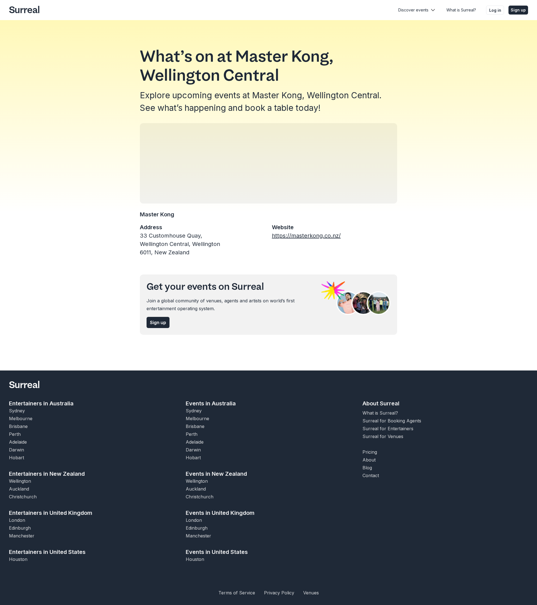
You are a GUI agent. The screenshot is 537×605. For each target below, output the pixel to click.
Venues (311, 593)
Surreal (24, 10)
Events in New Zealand (216, 473)
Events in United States (217, 552)
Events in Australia (211, 403)
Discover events (413, 10)
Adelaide (18, 442)
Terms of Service (236, 593)
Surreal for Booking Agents (391, 421)
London (17, 520)
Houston (18, 559)
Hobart (16, 457)
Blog (367, 467)
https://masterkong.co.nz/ (306, 235)
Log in (495, 10)
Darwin (16, 450)
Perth (15, 434)
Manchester (21, 536)
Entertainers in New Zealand (47, 473)
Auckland (19, 489)
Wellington (20, 481)
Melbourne (20, 418)
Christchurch (23, 496)
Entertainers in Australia (41, 403)
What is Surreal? (461, 10)
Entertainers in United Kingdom (50, 513)
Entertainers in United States (47, 552)
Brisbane (18, 426)
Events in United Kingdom (220, 513)
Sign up (518, 10)
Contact (370, 475)
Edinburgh (20, 528)
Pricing (369, 452)
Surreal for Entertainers (387, 428)
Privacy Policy (279, 593)
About (369, 460)
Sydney (17, 410)
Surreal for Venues (382, 436)
